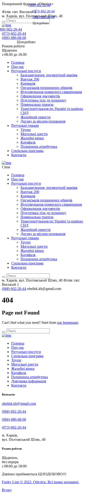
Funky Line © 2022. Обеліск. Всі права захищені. (40, 482)
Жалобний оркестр (36, 117)
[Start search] (4, 21)
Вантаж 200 (30, 79)
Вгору (7, 490)
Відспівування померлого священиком (51, 92)
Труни (26, 130)
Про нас (17, 67)
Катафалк (28, 142)
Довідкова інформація (28, 381)
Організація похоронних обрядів (46, 88)
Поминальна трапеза (37, 104)
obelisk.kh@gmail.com (19, 404)
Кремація (28, 83)
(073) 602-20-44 (14, 33)
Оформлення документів (40, 96)
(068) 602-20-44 (39, 5)
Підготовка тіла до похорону (43, 100)
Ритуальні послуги (26, 71)
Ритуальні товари (25, 125)
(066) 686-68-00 (14, 38)
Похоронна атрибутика (39, 146)
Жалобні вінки (32, 138)
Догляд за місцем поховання (43, 121)
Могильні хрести (34, 134)
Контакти (18, 155)
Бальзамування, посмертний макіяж (49, 75)
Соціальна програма (27, 151)
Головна (17, 62)
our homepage (67, 323)
